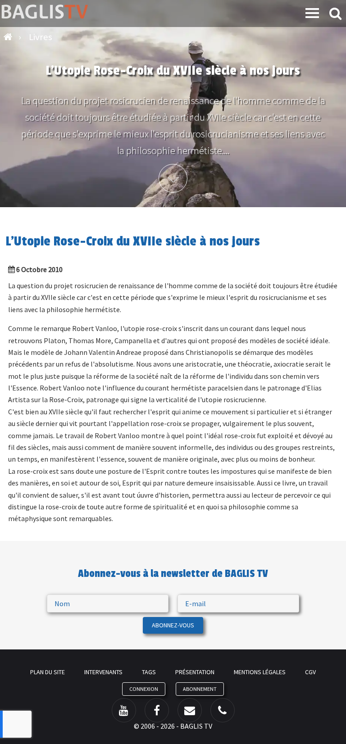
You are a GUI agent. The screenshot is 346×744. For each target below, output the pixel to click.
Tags (149, 672)
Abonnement (200, 688)
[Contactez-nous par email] (190, 710)
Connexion (143, 688)
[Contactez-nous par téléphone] (222, 710)
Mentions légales (260, 672)
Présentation (194, 672)
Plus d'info (173, 178)
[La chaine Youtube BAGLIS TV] (124, 710)
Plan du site (47, 672)
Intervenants (103, 672)
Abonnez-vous (173, 625)
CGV (310, 672)
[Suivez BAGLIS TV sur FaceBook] (157, 710)
